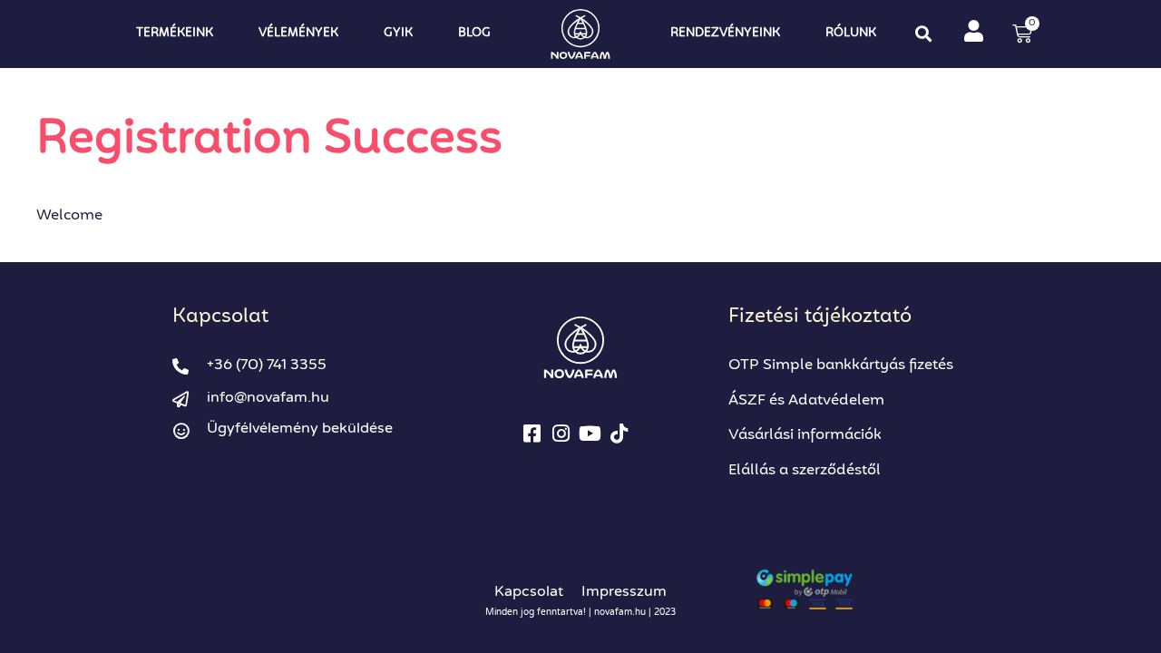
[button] (923, 33)
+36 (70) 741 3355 (267, 365)
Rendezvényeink (725, 33)
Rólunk (850, 33)
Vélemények (298, 33)
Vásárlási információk (805, 435)
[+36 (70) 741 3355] (180, 366)
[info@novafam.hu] (180, 399)
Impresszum (624, 591)
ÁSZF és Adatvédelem (806, 401)
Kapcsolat (528, 591)
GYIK (398, 33)
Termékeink (174, 33)
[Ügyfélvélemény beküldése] (180, 431)
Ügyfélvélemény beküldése (300, 428)
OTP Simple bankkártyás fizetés (840, 365)
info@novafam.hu (268, 397)
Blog (474, 33)
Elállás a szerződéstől (804, 470)
